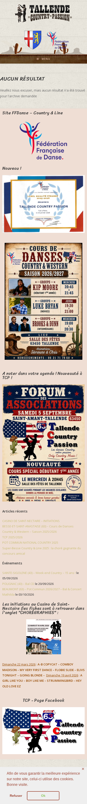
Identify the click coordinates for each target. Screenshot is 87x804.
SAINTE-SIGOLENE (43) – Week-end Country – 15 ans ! (39, 573)
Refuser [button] (16, 795)
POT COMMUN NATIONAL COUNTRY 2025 (30, 542)
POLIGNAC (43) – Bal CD (18, 584)
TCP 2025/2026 (12, 537)
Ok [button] (43, 795)
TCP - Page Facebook (43, 700)
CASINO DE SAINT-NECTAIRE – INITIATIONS (31, 521)
